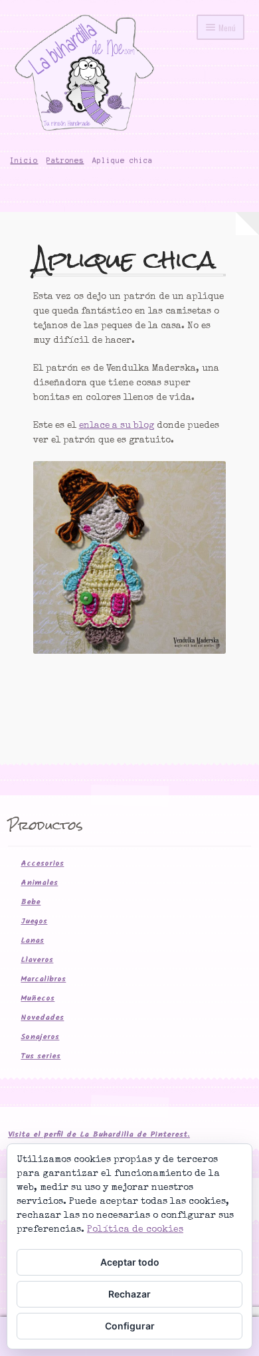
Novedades (42, 1017)
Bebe (31, 902)
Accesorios (42, 863)
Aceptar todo (129, 1262)
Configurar (130, 1325)
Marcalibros (43, 979)
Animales (39, 882)
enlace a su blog (116, 426)
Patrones (65, 160)
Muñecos (37, 998)
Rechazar (129, 1294)
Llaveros (37, 959)
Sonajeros (40, 1036)
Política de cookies (135, 1229)
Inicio (24, 160)
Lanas (32, 940)
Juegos (34, 921)
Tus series (40, 1056)
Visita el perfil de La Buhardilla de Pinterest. (99, 1134)
